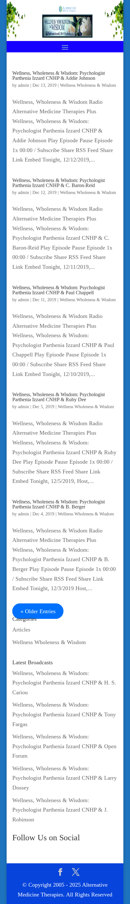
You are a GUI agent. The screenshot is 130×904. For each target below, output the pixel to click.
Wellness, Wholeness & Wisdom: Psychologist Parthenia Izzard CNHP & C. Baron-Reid (58, 183)
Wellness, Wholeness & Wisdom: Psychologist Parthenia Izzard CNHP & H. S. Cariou (64, 683)
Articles (21, 629)
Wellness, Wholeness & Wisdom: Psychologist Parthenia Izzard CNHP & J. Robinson (60, 810)
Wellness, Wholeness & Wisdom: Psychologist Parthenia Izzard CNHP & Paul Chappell (58, 290)
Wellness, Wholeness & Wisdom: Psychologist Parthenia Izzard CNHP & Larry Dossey (64, 778)
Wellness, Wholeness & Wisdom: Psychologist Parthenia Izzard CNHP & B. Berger (58, 504)
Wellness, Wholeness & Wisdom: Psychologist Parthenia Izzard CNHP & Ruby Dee (58, 397)
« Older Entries (38, 611)
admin (23, 85)
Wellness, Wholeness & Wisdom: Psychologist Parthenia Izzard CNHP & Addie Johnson (58, 75)
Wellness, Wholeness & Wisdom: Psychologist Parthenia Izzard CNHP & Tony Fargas (64, 714)
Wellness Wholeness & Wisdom (88, 85)
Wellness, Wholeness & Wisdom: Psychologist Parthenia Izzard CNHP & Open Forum (64, 746)
